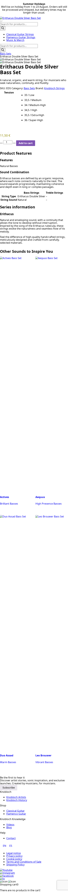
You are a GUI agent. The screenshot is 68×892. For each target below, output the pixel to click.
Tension (9, 92)
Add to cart (26, 143)
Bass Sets (5, 53)
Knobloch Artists (16, 797)
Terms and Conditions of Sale (23, 861)
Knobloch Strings (54, 88)
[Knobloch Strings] (34, 18)
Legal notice (13, 853)
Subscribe (9, 787)
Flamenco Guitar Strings (20, 37)
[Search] (2, 28)
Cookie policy (14, 859)
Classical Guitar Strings (20, 34)
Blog (9, 827)
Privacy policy (14, 856)
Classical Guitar (15, 811)
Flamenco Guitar (16, 813)
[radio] (46, 95)
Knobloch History (16, 800)
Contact (11, 838)
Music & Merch (15, 40)
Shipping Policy (15, 864)
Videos (10, 824)
